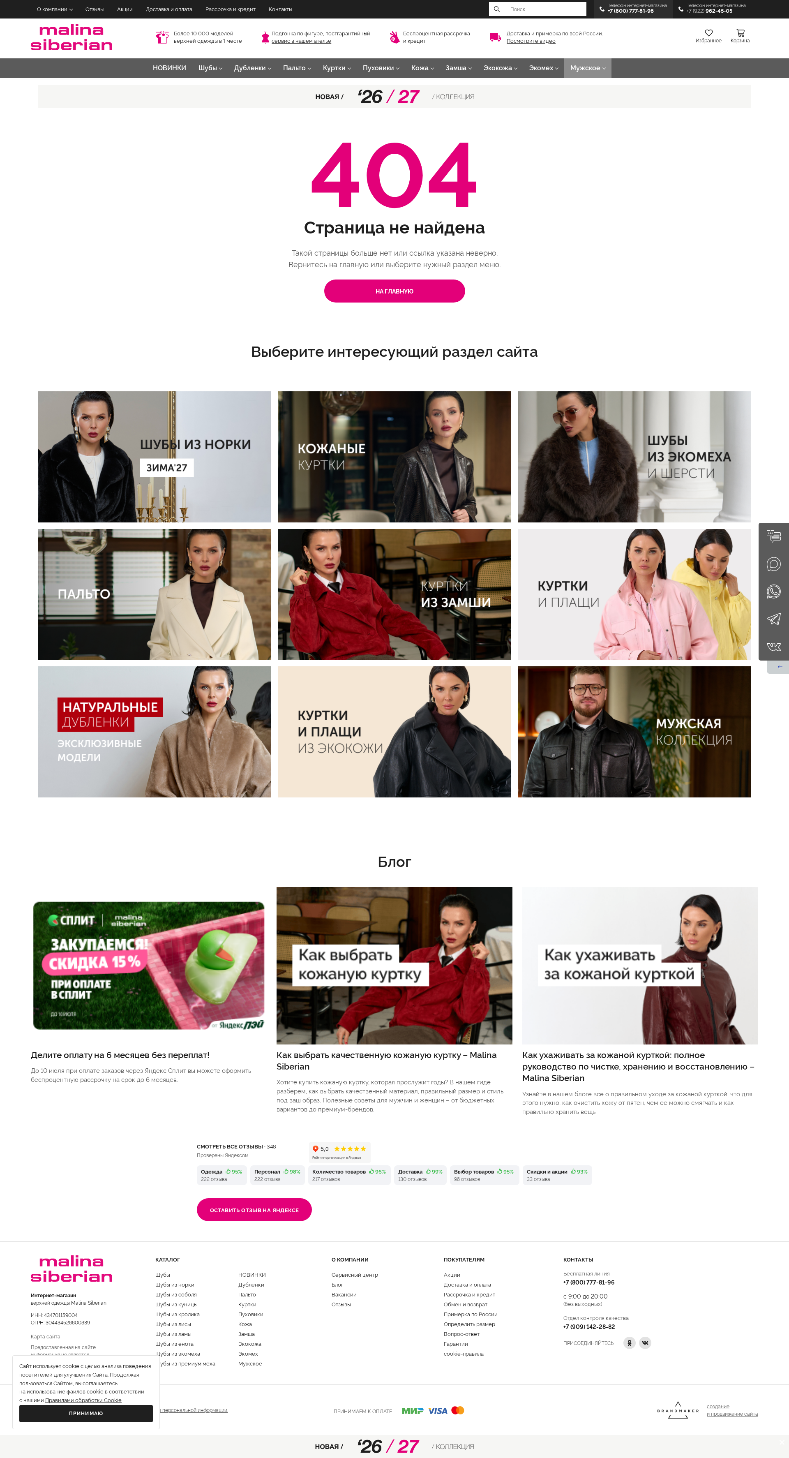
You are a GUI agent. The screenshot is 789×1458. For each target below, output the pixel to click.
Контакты (280, 9)
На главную (394, 291)
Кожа (420, 68)
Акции (125, 9)
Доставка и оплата (169, 9)
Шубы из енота (174, 1343)
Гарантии (456, 1343)
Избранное (709, 41)
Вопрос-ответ (462, 1333)
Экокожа (498, 68)
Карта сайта (45, 1336)
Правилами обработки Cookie (83, 1400)
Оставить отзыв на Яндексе (254, 1209)
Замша (456, 68)
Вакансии (344, 1294)
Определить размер (469, 1323)
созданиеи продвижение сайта (732, 1410)
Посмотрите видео (531, 41)
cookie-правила (464, 1353)
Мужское (585, 68)
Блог (337, 1284)
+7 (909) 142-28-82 (589, 1326)
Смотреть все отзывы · (236, 1146)
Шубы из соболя (176, 1294)
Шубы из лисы (173, 1323)
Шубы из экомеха (177, 1353)
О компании (52, 9)
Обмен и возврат (465, 1304)
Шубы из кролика (177, 1313)
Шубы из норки (174, 1284)
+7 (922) (709, 11)
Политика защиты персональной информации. (173, 1409)
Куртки (334, 68)
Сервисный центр (355, 1274)
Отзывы (94, 9)
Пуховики (378, 68)
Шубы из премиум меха (185, 1363)
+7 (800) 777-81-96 (589, 1282)
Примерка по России (471, 1313)
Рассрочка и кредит (230, 9)
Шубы (207, 68)
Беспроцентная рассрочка (436, 33)
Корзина (740, 41)
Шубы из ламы (173, 1333)
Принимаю (86, 1413)
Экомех (541, 68)
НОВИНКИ (169, 68)
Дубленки (250, 68)
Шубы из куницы (176, 1304)
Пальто (294, 68)
